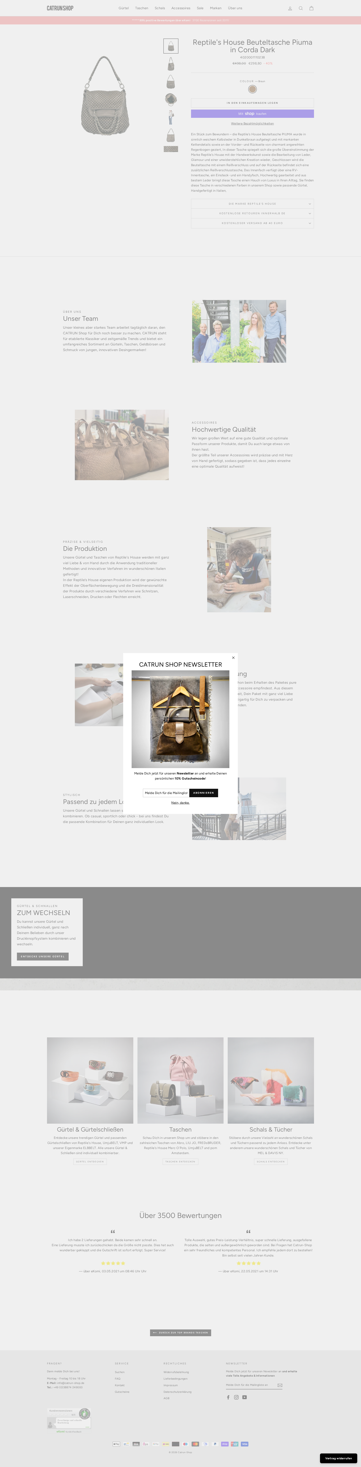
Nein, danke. (180, 803)
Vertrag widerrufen (338, 1458)
